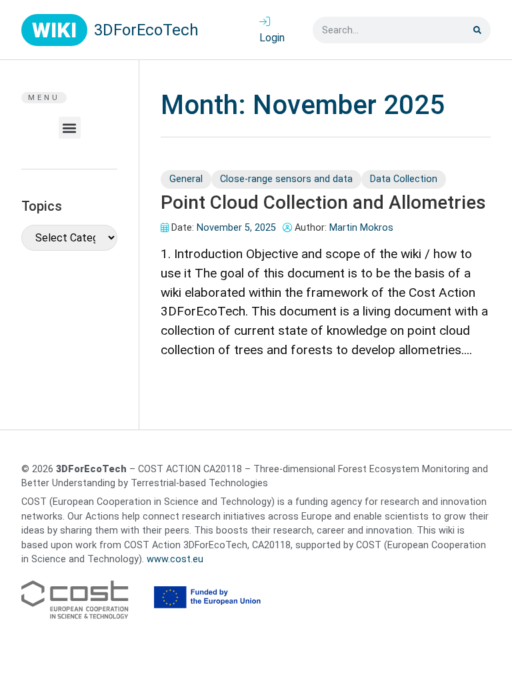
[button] (70, 128)
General (186, 179)
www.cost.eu (175, 559)
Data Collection (403, 179)
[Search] (477, 30)
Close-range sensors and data (286, 179)
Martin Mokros (361, 227)
